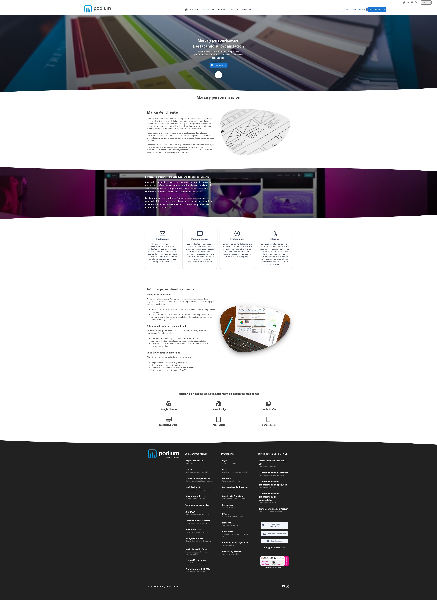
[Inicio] (186, 9)
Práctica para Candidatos (354, 9)
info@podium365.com (274, 547)
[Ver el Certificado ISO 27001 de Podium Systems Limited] (273, 562)
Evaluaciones (227, 453)
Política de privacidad (277, 533)
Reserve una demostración (276, 525)
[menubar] (220, 9)
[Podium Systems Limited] (97, 9)
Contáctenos (220, 65)
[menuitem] (194, 9)
